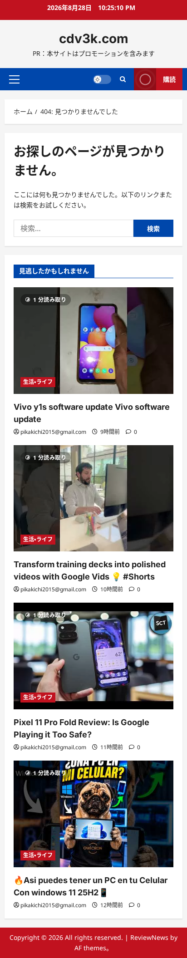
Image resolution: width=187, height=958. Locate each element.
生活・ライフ (38, 382)
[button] (14, 78)
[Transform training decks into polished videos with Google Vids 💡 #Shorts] (93, 498)
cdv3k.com (93, 38)
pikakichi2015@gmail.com (53, 432)
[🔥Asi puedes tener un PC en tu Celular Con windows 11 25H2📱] (93, 814)
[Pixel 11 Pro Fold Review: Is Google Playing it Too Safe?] (93, 656)
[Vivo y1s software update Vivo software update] (93, 340)
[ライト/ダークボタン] (102, 79)
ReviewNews (149, 937)
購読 (169, 79)
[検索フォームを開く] (123, 79)
